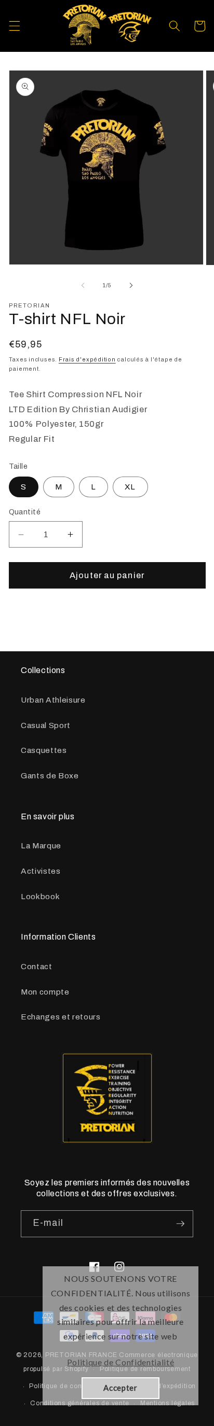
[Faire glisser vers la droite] (130, 285)
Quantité (25, 512)
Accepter (120, 1387)
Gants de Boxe (50, 775)
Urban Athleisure (53, 699)
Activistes (41, 870)
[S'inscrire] (180, 1223)
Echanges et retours (61, 1016)
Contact (36, 966)
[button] (14, 25)
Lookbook (40, 896)
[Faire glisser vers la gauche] (83, 285)
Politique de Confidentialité (120, 1362)
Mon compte (45, 991)
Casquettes (44, 750)
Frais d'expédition (87, 359)
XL (130, 486)
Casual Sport (46, 725)
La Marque (41, 845)
